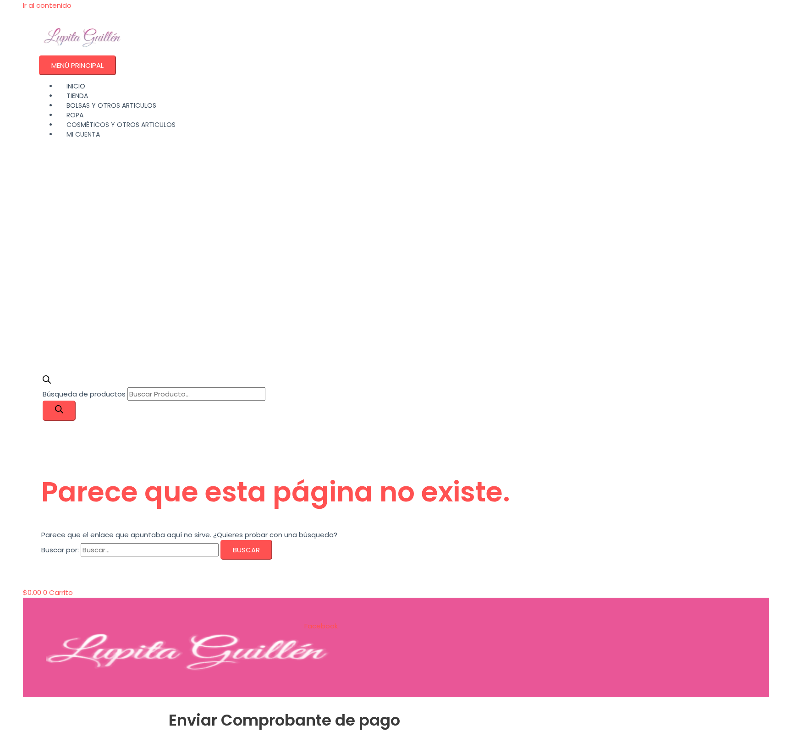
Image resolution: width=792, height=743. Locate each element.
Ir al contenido (47, 5)
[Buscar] (59, 411)
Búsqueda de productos (85, 394)
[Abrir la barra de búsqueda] (47, 381)
